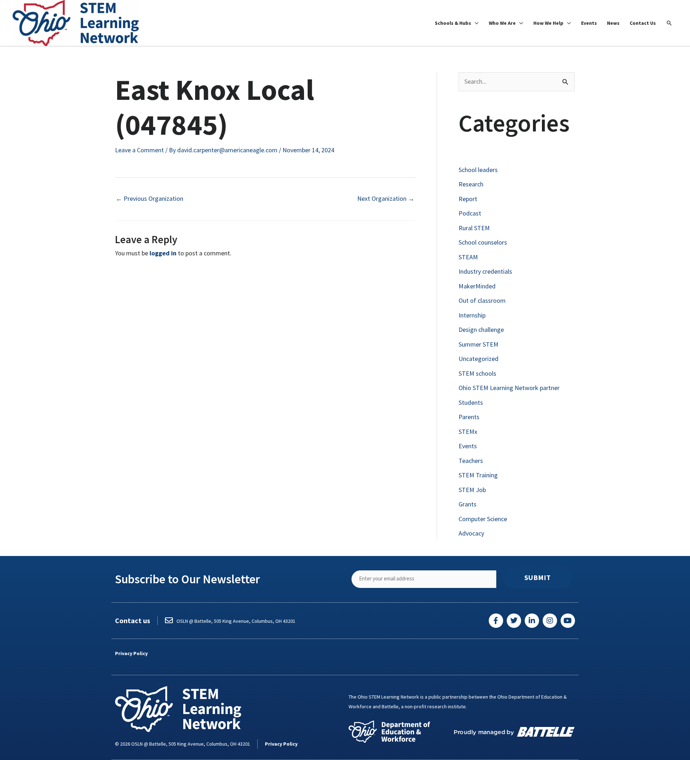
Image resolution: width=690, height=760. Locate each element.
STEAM (468, 257)
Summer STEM (478, 344)
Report (468, 199)
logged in (163, 253)
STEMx (468, 431)
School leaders (478, 170)
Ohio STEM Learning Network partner (509, 388)
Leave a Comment (139, 150)
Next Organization (385, 198)
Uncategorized (478, 358)
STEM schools (477, 373)
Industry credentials (485, 271)
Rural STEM (474, 228)
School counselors (483, 242)
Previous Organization (149, 198)
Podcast (470, 213)
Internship (472, 315)
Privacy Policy (131, 653)
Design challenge (481, 329)
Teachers (471, 461)
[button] (669, 23)
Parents (469, 417)
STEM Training (478, 475)
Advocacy (471, 533)
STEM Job (472, 490)
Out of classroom (482, 300)
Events (468, 446)
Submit (537, 577)
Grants (468, 504)
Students (471, 402)
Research (471, 184)
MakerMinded (477, 286)
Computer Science (483, 519)
